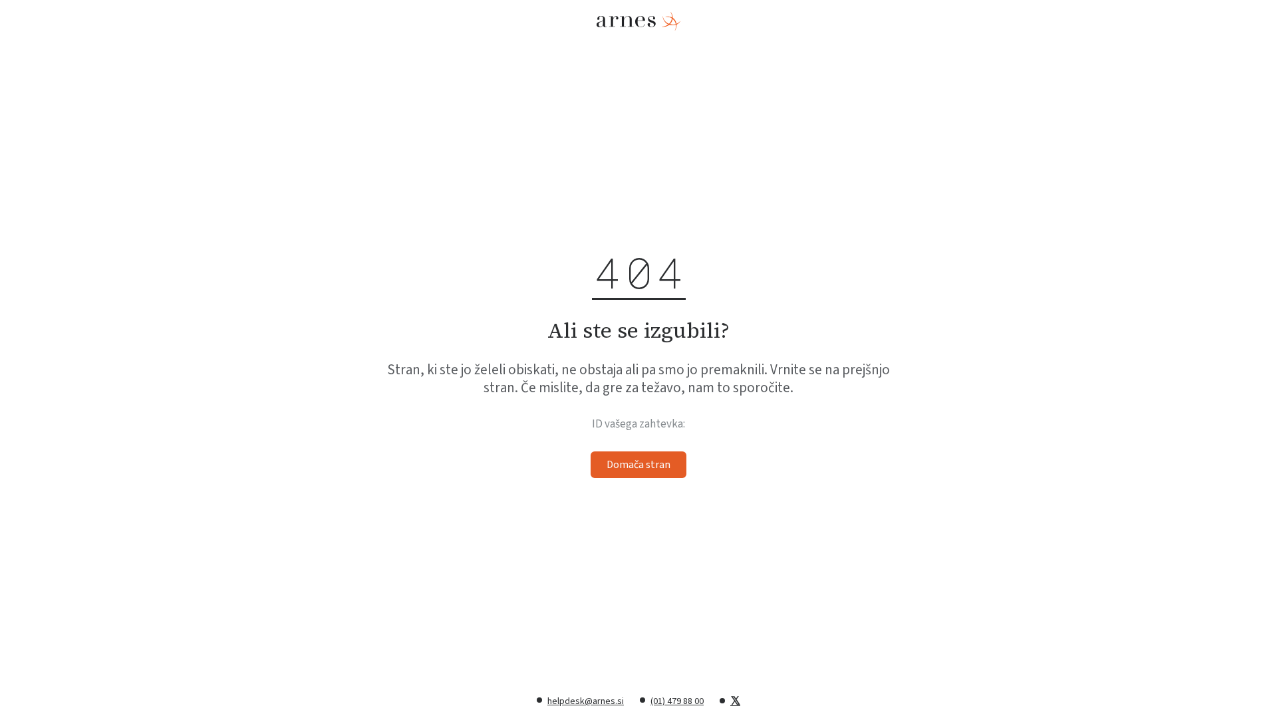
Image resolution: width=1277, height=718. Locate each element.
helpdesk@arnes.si (585, 701)
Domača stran (638, 464)
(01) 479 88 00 (677, 701)
